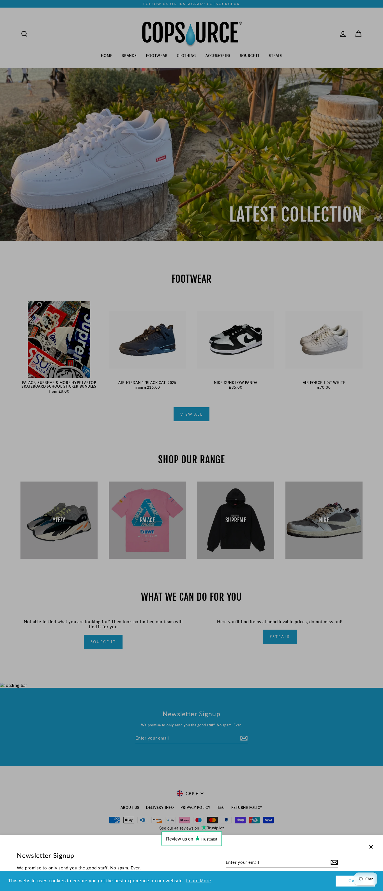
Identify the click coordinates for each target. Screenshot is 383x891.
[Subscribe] (333, 862)
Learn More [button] (198, 880)
